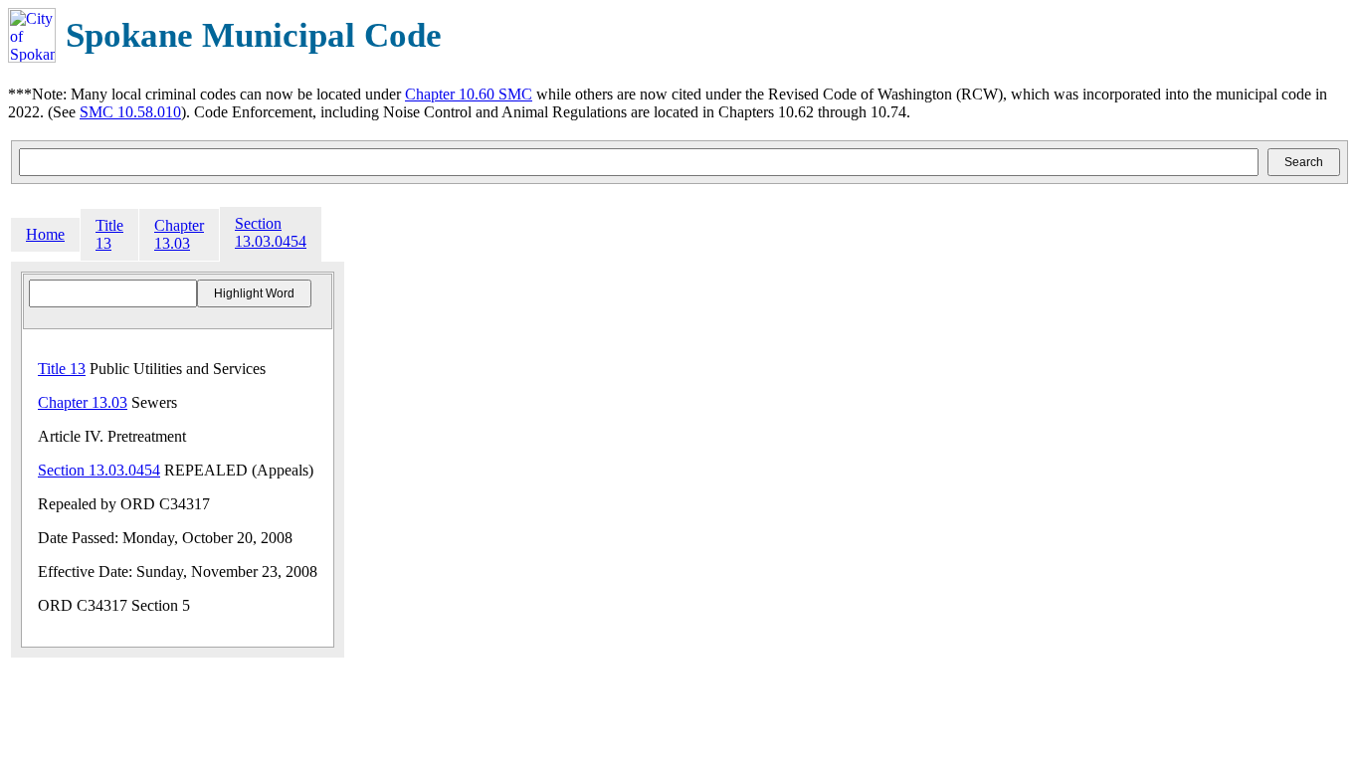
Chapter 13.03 (179, 234)
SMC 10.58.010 (130, 111)
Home (45, 234)
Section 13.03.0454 (270, 232)
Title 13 (109, 234)
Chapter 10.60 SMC (468, 94)
